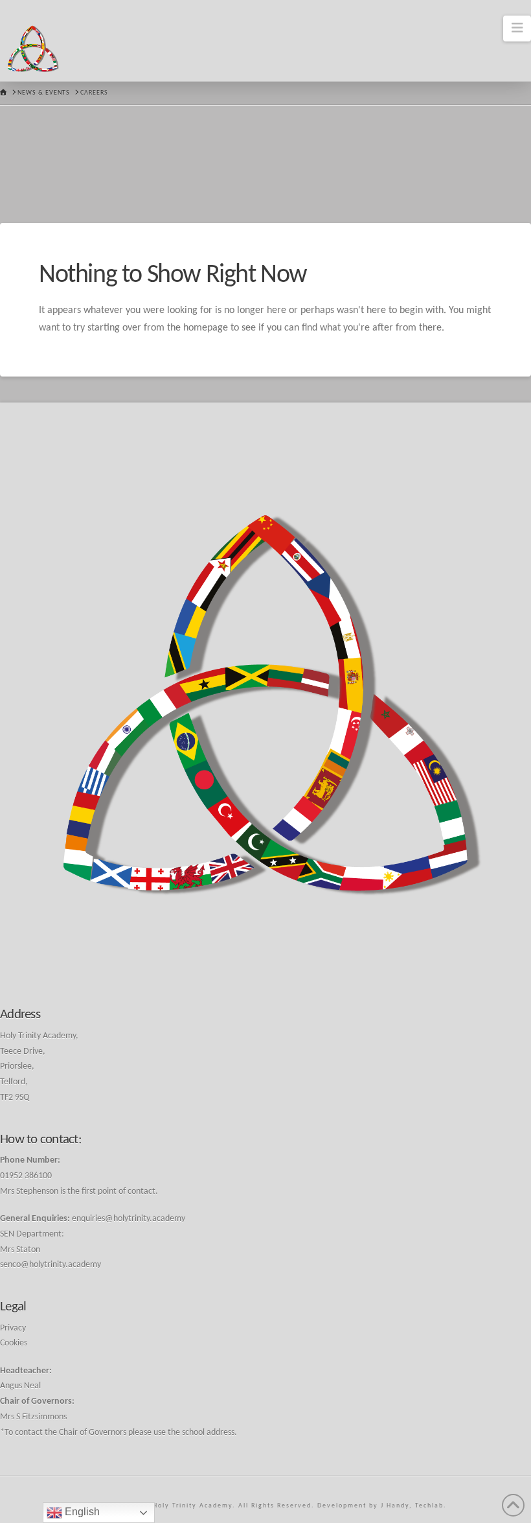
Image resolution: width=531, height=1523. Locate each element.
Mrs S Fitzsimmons (33, 1417)
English (81, 1511)
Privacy (13, 1328)
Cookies (13, 1343)
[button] (517, 28)
